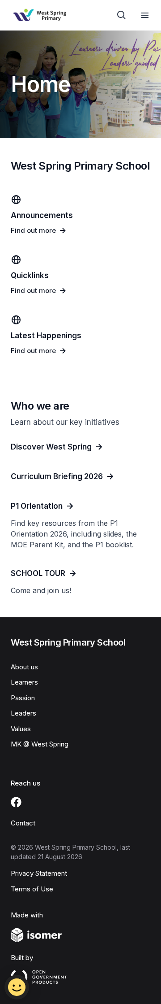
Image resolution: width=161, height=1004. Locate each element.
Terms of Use (32, 889)
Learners (24, 682)
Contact (23, 823)
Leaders (23, 713)
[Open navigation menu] (145, 15)
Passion (23, 698)
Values (21, 729)
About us (24, 667)
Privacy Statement (39, 873)
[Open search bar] (121, 15)
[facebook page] (16, 802)
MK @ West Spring (39, 744)
